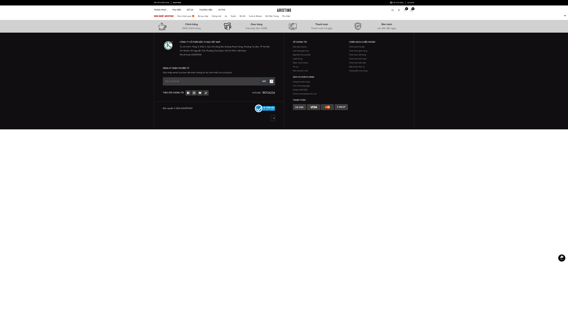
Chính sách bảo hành (358, 59)
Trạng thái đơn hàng (301, 82)
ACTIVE (221, 10)
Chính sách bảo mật (357, 63)
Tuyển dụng (297, 59)
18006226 (268, 92)
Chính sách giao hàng (358, 51)
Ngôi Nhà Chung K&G (301, 55)
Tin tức (295, 67)
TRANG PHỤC (160, 10)
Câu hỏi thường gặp (301, 86)
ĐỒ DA (190, 10)
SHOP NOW (177, 3)
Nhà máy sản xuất (300, 71)
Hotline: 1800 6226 (300, 90)
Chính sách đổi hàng (357, 55)
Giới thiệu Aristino (300, 47)
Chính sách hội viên (357, 47)
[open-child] (565, 16)
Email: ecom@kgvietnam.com (305, 94)
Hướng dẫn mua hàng (358, 71)
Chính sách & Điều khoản (362, 42)
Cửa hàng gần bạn (301, 51)
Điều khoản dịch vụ (357, 67)
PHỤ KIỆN (176, 10)
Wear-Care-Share (300, 63)
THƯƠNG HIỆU (205, 10)
